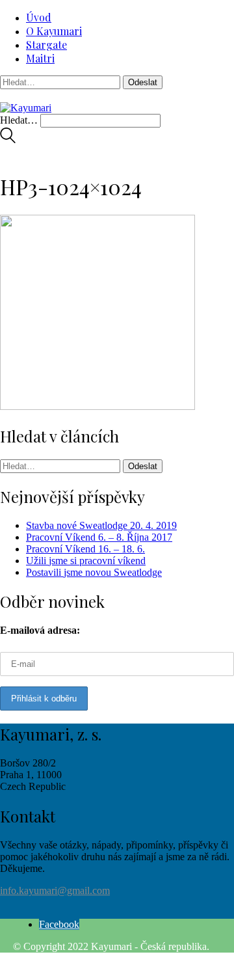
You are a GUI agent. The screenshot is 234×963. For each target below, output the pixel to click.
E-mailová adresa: (40, 630)
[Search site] (8, 139)
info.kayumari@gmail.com (55, 890)
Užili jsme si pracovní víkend (86, 560)
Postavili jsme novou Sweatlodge (94, 572)
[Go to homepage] (25, 107)
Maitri (40, 58)
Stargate (46, 44)
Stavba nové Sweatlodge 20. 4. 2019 (101, 525)
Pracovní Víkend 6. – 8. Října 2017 (99, 537)
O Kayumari (54, 31)
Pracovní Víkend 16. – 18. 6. (85, 548)
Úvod (38, 17)
